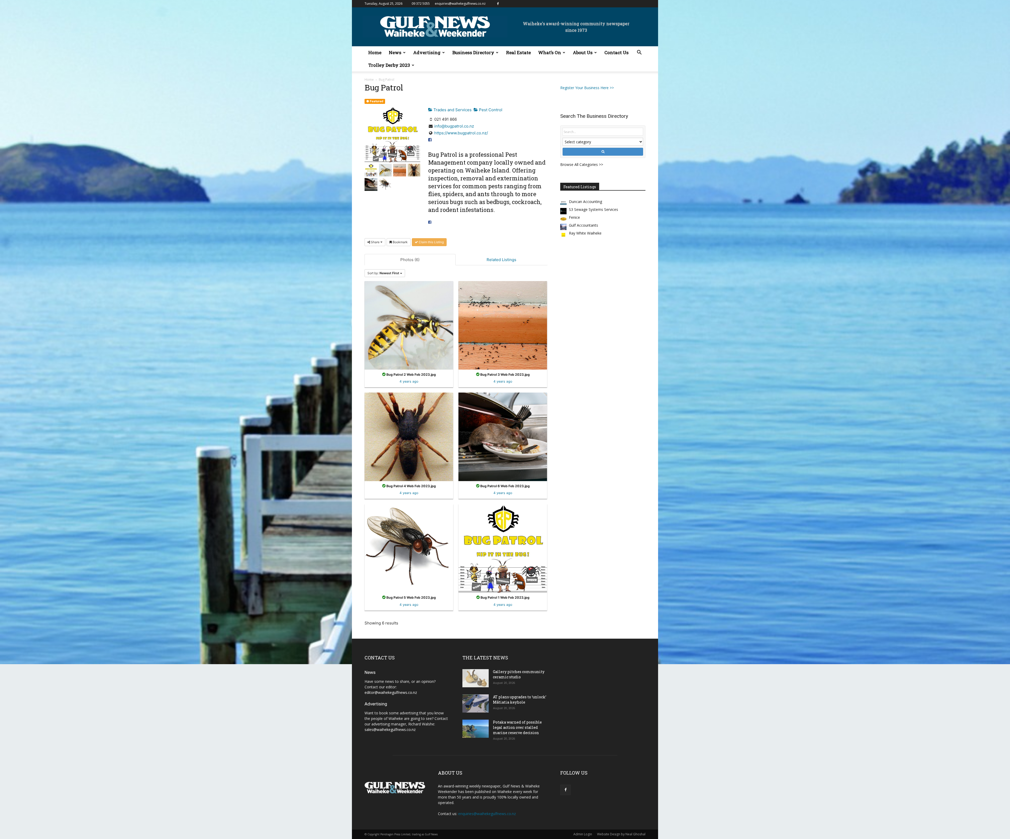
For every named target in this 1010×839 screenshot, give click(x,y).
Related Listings (501, 259)
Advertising (427, 52)
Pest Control (490, 109)
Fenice (574, 217)
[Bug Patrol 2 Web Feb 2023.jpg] (409, 325)
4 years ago (409, 381)
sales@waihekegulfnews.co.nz (390, 729)
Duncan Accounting (585, 201)
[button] (639, 52)
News (395, 52)
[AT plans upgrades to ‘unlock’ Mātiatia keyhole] (475, 703)
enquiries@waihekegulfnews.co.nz (460, 3)
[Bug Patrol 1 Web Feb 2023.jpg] (502, 548)
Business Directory (473, 52)
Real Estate (518, 52)
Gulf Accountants (583, 225)
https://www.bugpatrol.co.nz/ (461, 132)
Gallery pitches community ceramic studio (518, 674)
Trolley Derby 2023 (389, 65)
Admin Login (582, 834)
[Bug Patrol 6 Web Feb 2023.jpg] (502, 436)
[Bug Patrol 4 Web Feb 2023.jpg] (409, 436)
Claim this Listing (431, 242)
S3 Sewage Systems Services (593, 209)
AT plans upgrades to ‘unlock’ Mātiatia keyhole (519, 699)
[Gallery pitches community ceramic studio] (475, 678)
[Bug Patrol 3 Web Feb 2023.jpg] (502, 325)
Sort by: (383, 273)
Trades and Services (452, 109)
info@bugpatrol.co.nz (454, 126)
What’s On (549, 52)
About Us (583, 52)
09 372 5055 (421, 3)
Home (374, 52)
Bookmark (400, 242)
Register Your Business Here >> (587, 87)
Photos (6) (410, 259)
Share (375, 242)
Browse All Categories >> (581, 164)
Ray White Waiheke (585, 233)
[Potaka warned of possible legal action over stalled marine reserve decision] (475, 729)
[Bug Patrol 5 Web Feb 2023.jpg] (409, 548)
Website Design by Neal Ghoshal (621, 834)
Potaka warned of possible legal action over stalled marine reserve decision (517, 727)
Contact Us (616, 52)
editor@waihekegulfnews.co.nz (391, 692)
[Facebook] (498, 3)
